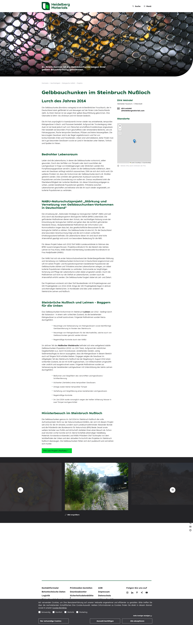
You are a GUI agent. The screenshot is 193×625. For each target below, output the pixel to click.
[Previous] (20, 490)
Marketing (83, 612)
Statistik (70, 612)
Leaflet (132, 162)
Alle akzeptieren (137, 621)
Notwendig (45, 612)
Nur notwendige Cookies (50, 621)
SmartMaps (138, 162)
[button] (134, 141)
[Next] (172, 490)
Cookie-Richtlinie (59, 608)
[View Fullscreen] (119, 133)
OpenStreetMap (147, 162)
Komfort (58, 612)
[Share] (190, 523)
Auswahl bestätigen (105, 621)
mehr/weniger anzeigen (141, 616)
